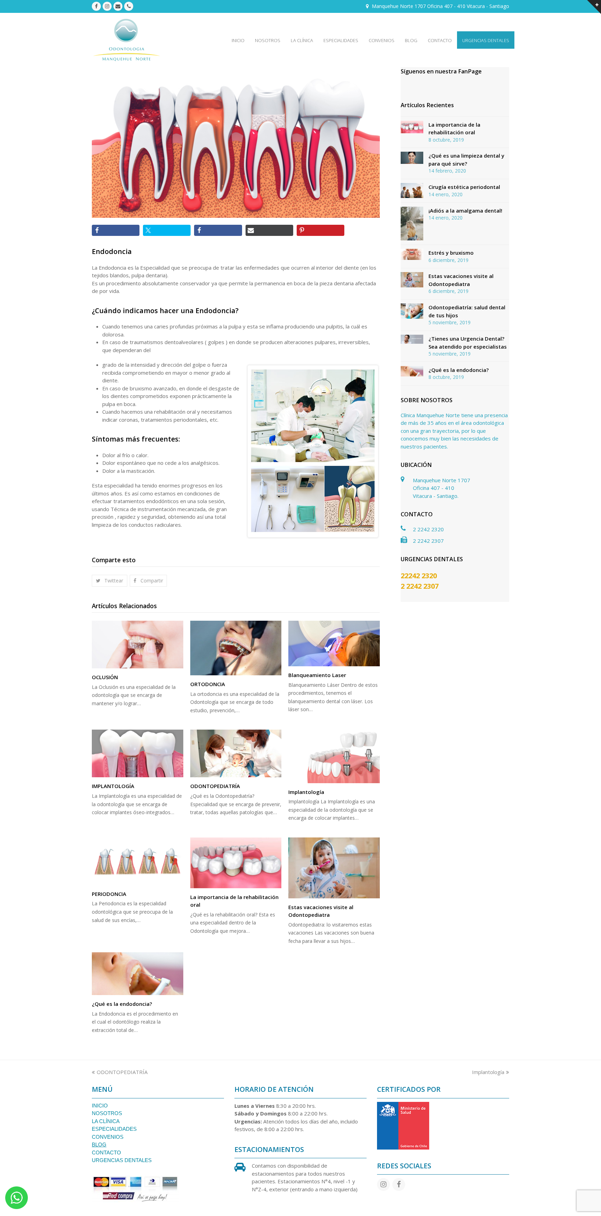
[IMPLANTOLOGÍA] (137, 753)
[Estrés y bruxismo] (412, 254)
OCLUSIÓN (105, 677)
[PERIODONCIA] (137, 861)
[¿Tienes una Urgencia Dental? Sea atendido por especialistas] (412, 339)
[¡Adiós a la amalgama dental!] (412, 224)
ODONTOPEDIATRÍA (215, 785)
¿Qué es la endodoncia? (122, 1003)
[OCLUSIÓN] (137, 644)
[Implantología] (334, 756)
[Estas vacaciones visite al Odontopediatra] (334, 867)
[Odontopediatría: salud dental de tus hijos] (412, 310)
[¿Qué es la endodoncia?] (137, 973)
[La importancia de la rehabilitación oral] (236, 862)
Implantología (306, 791)
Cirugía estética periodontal (464, 186)
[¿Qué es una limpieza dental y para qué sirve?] (412, 158)
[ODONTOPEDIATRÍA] (236, 753)
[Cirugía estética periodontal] (412, 190)
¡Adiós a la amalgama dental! (465, 210)
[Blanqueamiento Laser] (334, 643)
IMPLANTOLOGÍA (113, 785)
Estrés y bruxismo (451, 252)
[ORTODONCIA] (236, 648)
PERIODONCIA (109, 893)
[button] (109, 580)
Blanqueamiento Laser (317, 674)
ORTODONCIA (207, 684)
